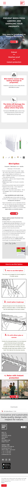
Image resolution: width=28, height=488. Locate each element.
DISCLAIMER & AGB (6, 440)
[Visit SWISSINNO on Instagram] (6, 459)
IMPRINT (3, 438)
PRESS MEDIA (5, 437)
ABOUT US (4, 432)
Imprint (2, 482)
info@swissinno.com (6, 454)
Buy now (13, 41)
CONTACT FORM (5, 445)
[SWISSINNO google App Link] (6, 467)
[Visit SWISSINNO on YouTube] (3, 459)
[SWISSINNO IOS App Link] (6, 464)
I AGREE (4, 485)
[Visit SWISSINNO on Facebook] (9, 459)
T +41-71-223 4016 (6, 451)
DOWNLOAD (4, 434)
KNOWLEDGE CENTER (6, 435)
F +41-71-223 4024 (6, 452)
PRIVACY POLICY (5, 441)
